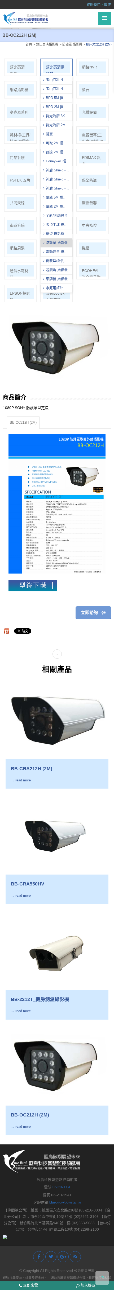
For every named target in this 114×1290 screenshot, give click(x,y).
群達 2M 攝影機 (55, 152)
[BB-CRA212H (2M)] (57, 718)
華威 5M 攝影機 (55, 198)
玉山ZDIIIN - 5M (54, 80)
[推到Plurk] (6, 631)
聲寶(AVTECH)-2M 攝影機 (56, 134)
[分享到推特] (50, 1256)
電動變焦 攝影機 (55, 252)
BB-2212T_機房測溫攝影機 (40, 999)
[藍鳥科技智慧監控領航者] (25, 18)
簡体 (107, 4)
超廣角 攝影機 (57, 270)
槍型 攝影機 (55, 234)
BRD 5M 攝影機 (55, 98)
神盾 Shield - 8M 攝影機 (54, 171)
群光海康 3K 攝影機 (56, 116)
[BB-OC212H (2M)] (57, 1065)
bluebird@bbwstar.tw (65, 1202)
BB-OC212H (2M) (23, 422)
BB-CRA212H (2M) (31, 768)
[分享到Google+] (63, 1256)
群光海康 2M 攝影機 (54, 125)
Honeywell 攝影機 (56, 161)
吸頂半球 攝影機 (55, 225)
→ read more (21, 780)
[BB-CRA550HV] (57, 834)
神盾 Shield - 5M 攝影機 (54, 180)
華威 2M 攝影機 (55, 207)
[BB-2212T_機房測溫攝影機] (57, 949)
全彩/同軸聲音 (57, 215)
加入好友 (87, 1285)
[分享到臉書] (38, 1256)
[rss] (75, 1256)
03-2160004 (61, 1187)
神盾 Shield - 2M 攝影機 (54, 189)
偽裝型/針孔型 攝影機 (55, 261)
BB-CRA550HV (27, 884)
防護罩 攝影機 (57, 243)
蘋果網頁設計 (84, 1270)
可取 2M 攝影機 (55, 143)
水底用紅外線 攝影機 (55, 288)
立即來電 (30, 1285)
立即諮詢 (90, 612)
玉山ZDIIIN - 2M (54, 89)
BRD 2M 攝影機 (55, 107)
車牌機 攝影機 (57, 279)
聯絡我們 (93, 4)
